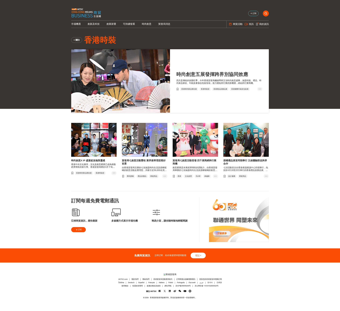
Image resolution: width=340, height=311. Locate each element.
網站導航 (168, 286)
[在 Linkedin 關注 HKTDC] (170, 291)
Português (181, 282)
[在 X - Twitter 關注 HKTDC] (164, 291)
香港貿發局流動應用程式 (162, 279)
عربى (201, 282)
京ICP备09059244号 (183, 286)
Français (151, 282)
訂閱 (80, 230)
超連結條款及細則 (154, 286)
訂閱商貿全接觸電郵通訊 (185, 279)
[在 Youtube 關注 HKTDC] (185, 291)
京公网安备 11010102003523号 (206, 286)
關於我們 (135, 279)
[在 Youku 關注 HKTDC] (190, 291)
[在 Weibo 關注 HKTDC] (175, 291)
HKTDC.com (123, 279)
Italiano (161, 282)
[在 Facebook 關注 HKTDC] (159, 291)
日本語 (219, 282)
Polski (170, 282)
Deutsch (131, 282)
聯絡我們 (146, 279)
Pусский (192, 282)
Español (141, 282)
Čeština (121, 282)
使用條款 (125, 286)
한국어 (210, 282)
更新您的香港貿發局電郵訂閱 (210, 279)
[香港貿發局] (170, 274)
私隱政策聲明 (137, 286)
